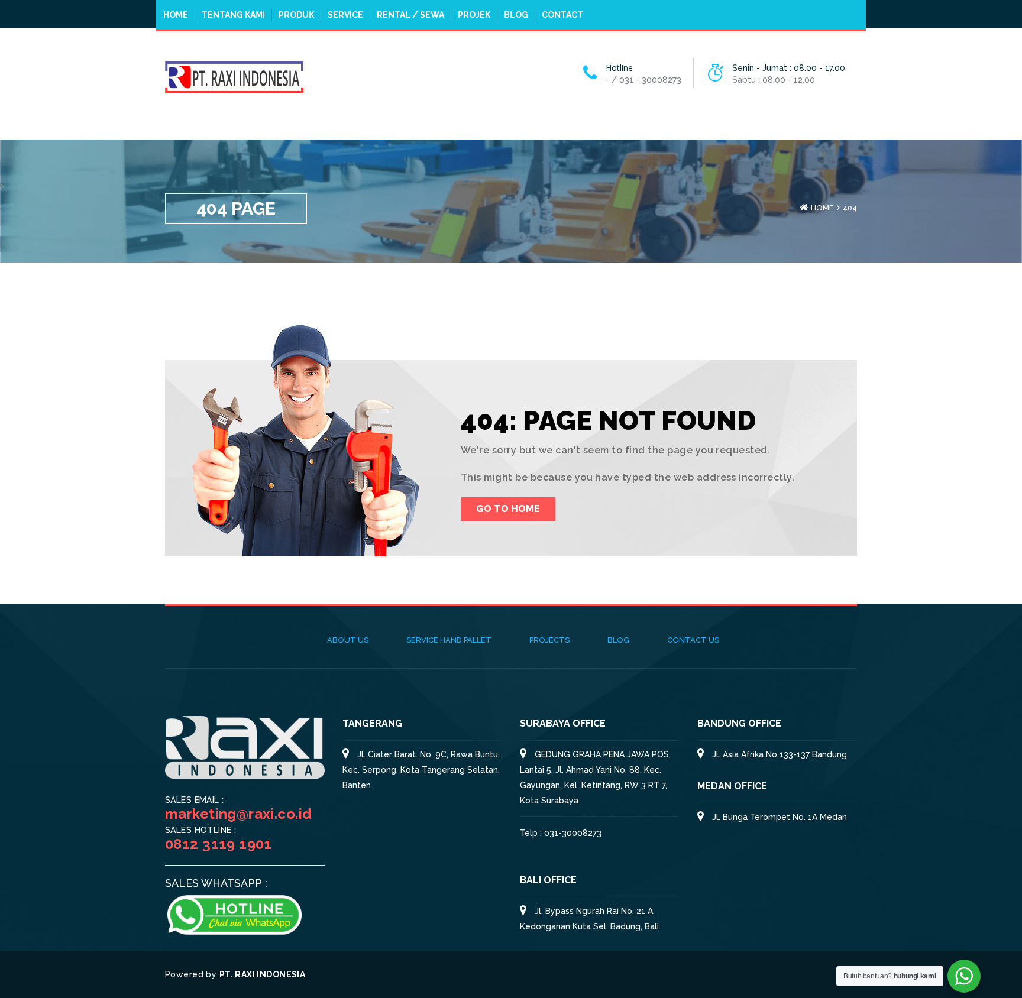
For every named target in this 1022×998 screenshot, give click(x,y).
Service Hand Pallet (448, 640)
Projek (474, 15)
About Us (347, 640)
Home (175, 15)
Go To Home (508, 508)
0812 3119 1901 (218, 844)
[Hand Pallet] (234, 76)
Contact (562, 15)
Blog (516, 15)
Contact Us (693, 640)
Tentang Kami (233, 15)
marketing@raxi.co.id (238, 813)
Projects (549, 640)
